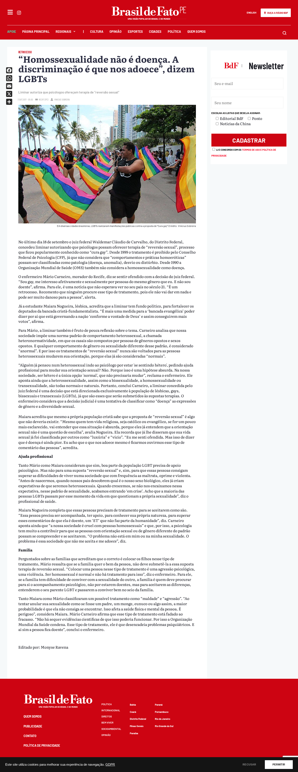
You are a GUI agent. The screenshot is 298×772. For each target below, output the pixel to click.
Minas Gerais (137, 726)
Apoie (11, 31)
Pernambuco (161, 711)
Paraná (159, 704)
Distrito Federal (138, 718)
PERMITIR (278, 764)
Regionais (63, 31)
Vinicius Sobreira (62, 99)
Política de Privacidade (42, 745)
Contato (30, 736)
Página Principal (36, 31)
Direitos (106, 716)
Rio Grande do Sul (164, 726)
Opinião (116, 31)
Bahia (133, 704)
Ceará (133, 711)
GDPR (110, 764)
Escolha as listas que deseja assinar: (236, 113)
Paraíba (134, 733)
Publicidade (33, 726)
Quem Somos (196, 31)
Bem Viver (107, 722)
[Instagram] (19, 12)
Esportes (135, 31)
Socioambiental (111, 728)
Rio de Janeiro (162, 718)
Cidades (155, 31)
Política (174, 31)
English (251, 12)
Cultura (96, 31)
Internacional (110, 710)
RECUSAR (249, 764)
